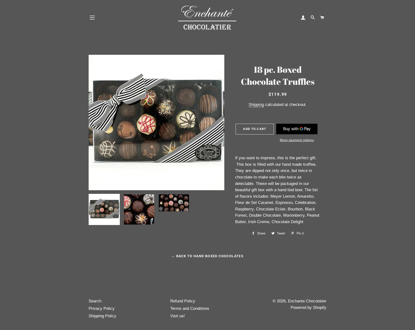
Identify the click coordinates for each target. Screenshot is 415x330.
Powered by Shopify (308, 307)
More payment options (297, 140)
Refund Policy (182, 301)
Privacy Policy (102, 308)
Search (95, 301)
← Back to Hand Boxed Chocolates (207, 256)
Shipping (256, 104)
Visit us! (177, 316)
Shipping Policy (102, 316)
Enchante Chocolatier (307, 301)
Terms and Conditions (189, 308)
